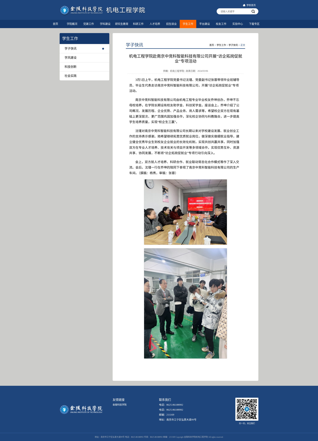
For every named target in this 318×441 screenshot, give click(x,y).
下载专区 (254, 23)
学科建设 (105, 23)
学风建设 (71, 57)
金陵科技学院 (120, 404)
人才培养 (155, 23)
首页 (55, 23)
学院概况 (72, 23)
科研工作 (138, 23)
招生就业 (171, 23)
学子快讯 (71, 48)
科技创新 (71, 66)
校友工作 (221, 23)
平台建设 (204, 23)
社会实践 (71, 76)
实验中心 (237, 23)
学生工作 (188, 23)
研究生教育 (121, 23)
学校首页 (251, 5)
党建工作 (88, 23)
